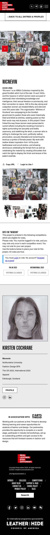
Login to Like (26, 164)
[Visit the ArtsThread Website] (36, 416)
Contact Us (16, 486)
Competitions (37, 480)
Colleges (22, 480)
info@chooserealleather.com (24, 470)
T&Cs (34, 489)
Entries (10, 480)
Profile (10, 390)
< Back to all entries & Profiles (26, 16)
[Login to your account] (36, 6)
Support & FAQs (32, 483)
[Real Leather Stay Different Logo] (7, 6)
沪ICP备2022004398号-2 (17, 474)
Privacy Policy (20, 489)
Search (25, 495)
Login (16, 257)
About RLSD (16, 483)
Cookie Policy (32, 486)
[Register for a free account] (41, 6)
